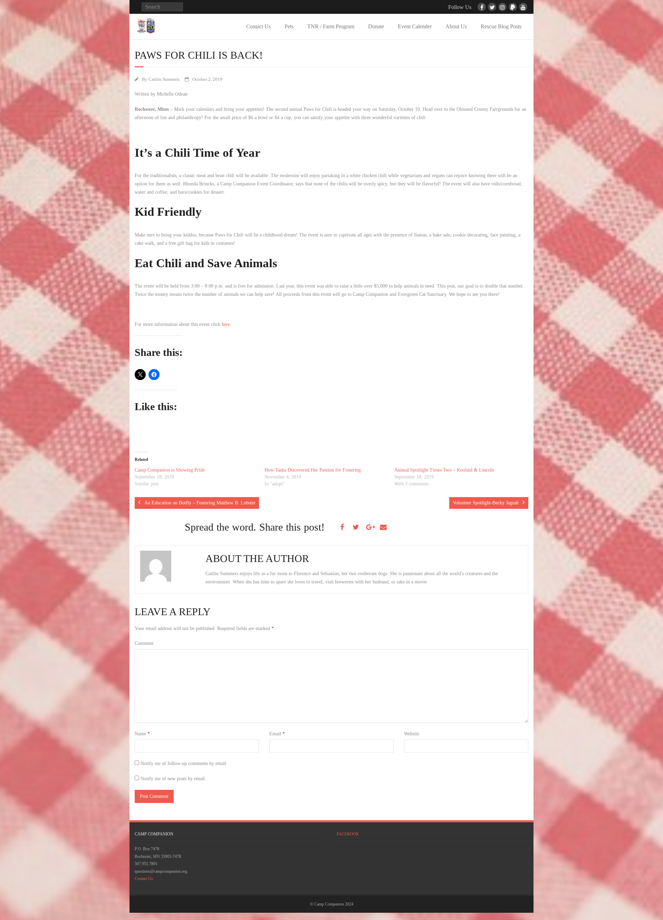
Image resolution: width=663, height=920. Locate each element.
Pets (289, 26)
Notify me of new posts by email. (173, 778)
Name (142, 733)
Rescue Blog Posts (501, 26)
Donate (376, 26)
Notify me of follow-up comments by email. (184, 763)
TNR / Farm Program (330, 26)
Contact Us (258, 26)
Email (277, 733)
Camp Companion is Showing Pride (170, 470)
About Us (456, 26)
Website (411, 733)
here (226, 324)
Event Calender (415, 26)
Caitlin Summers (164, 79)
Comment (144, 643)
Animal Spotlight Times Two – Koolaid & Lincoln (444, 470)
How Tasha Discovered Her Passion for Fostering (313, 470)
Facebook (348, 834)
